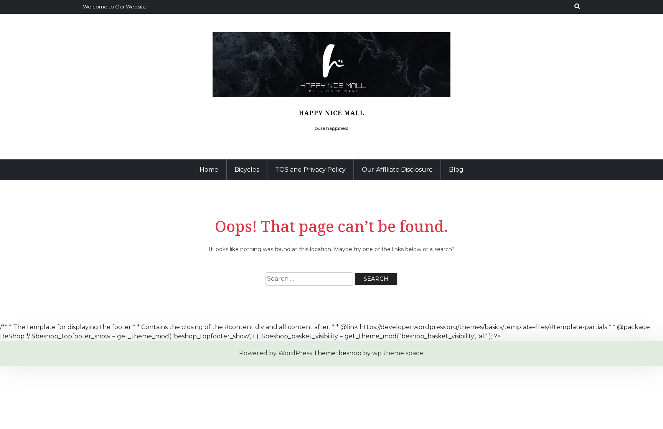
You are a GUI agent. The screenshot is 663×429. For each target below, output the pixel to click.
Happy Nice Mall (331, 113)
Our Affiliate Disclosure (397, 169)
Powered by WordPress (275, 353)
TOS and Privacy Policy (310, 169)
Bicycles (246, 169)
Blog (456, 169)
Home (209, 169)
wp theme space (397, 353)
